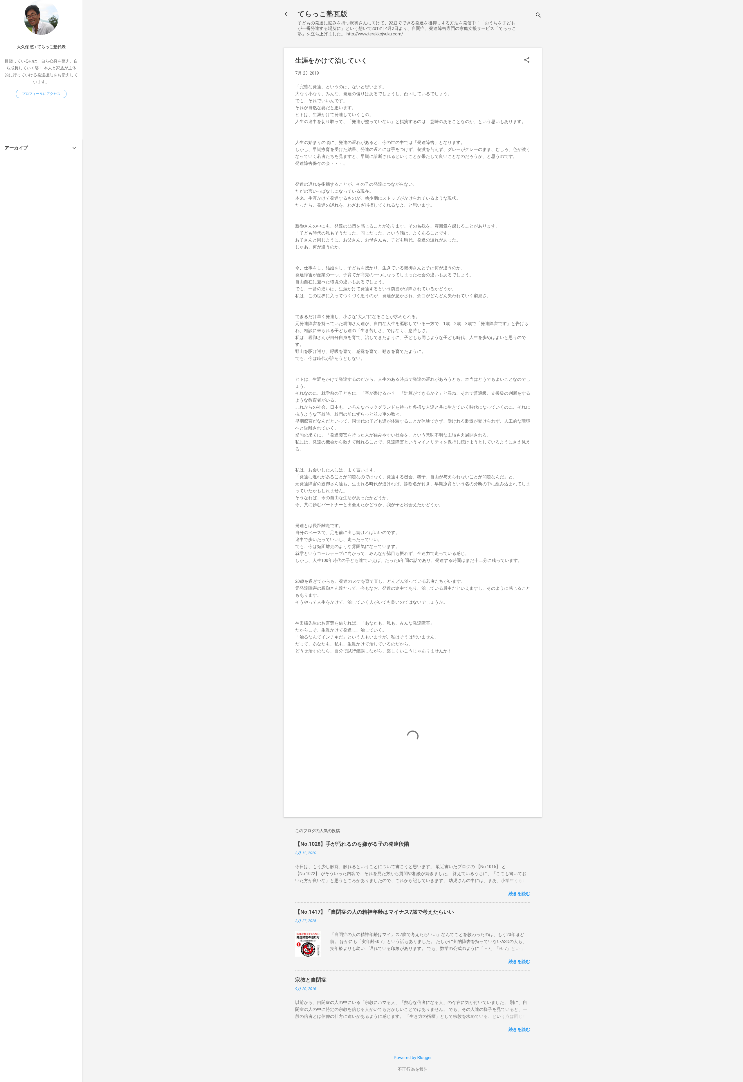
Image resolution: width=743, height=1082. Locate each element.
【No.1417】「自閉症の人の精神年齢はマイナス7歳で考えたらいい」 (377, 912)
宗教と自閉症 (311, 980)
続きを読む (519, 893)
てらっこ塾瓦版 (322, 14)
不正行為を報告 (413, 1069)
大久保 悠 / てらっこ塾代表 (41, 46)
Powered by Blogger (413, 1057)
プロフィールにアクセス (41, 94)
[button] (526, 60)
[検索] (538, 16)
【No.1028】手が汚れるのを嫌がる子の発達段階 (352, 844)
